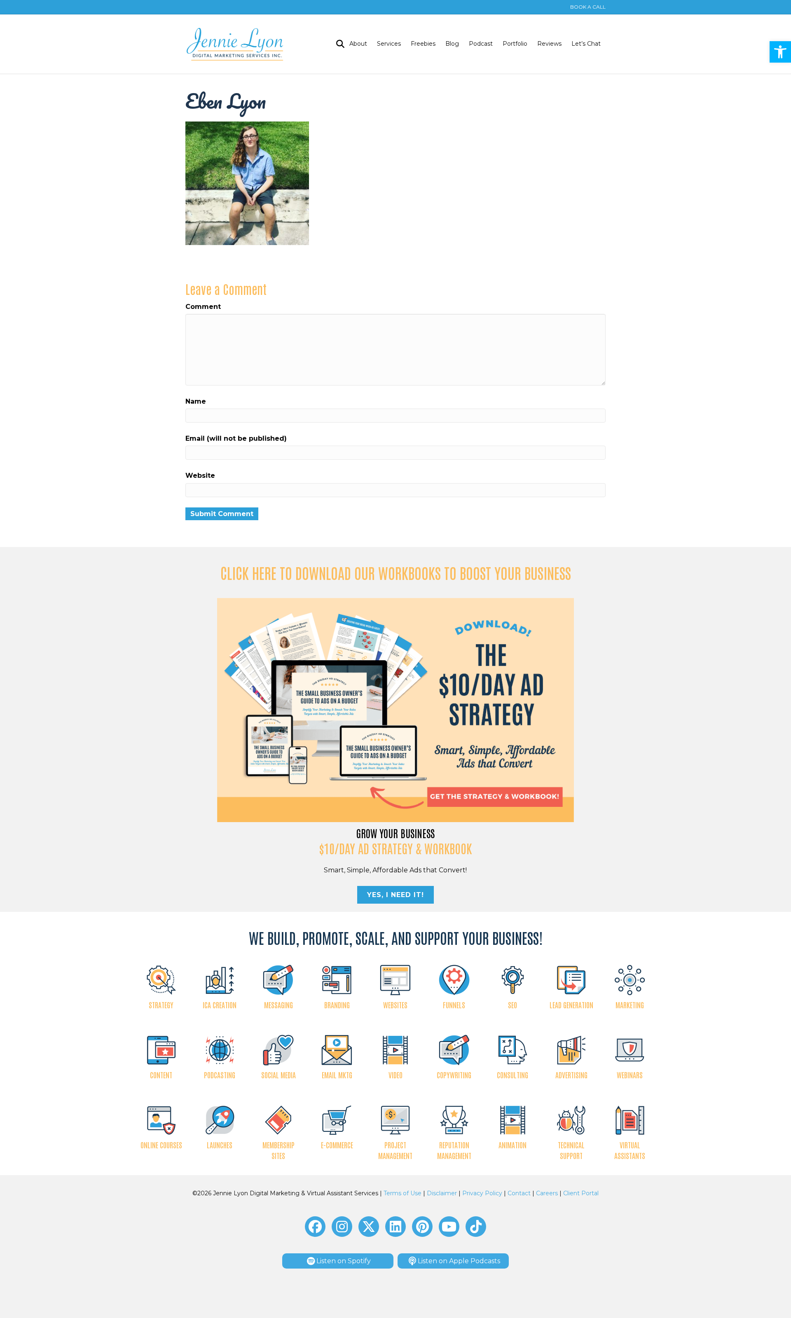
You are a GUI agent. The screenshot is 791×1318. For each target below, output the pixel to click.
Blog (452, 43)
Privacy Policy (482, 1193)
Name (195, 401)
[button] (780, 52)
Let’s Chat (586, 43)
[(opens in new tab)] (395, 709)
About (358, 43)
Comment (203, 307)
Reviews (549, 43)
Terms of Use (402, 1193)
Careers (547, 1193)
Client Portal (581, 1193)
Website (200, 475)
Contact (519, 1193)
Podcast (481, 43)
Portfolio (515, 43)
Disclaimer (442, 1193)
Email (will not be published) (236, 438)
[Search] (337, 44)
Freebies (423, 43)
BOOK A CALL (588, 7)
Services (389, 43)
